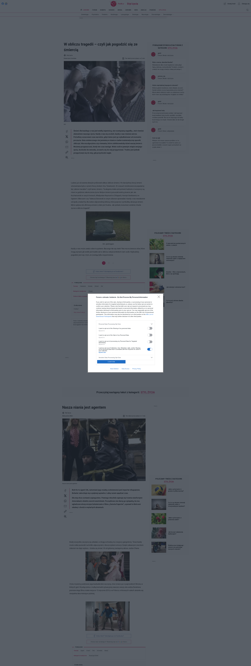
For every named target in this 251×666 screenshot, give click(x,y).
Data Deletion (114, 368)
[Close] (159, 297)
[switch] (149, 328)
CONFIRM (111, 362)
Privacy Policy (136, 368)
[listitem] (125, 324)
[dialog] (125, 333)
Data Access (125, 368)
